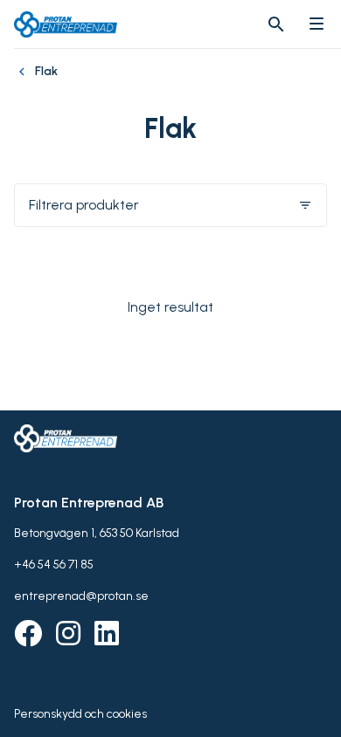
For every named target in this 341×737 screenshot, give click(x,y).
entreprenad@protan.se (81, 596)
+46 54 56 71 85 (54, 564)
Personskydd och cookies (80, 713)
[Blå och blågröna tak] (24, 80)
